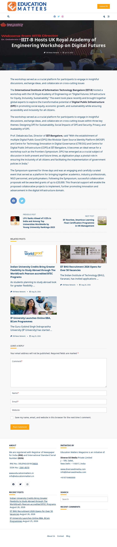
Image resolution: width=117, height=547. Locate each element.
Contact (60, 536)
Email (15, 401)
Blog (68, 536)
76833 (35, 463)
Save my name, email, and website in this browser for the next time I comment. (53, 417)
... (34, 285)
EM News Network (52, 53)
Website (16, 410)
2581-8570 (24, 467)
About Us (51, 536)
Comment (17, 361)
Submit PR (104, 6)
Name (15, 393)
